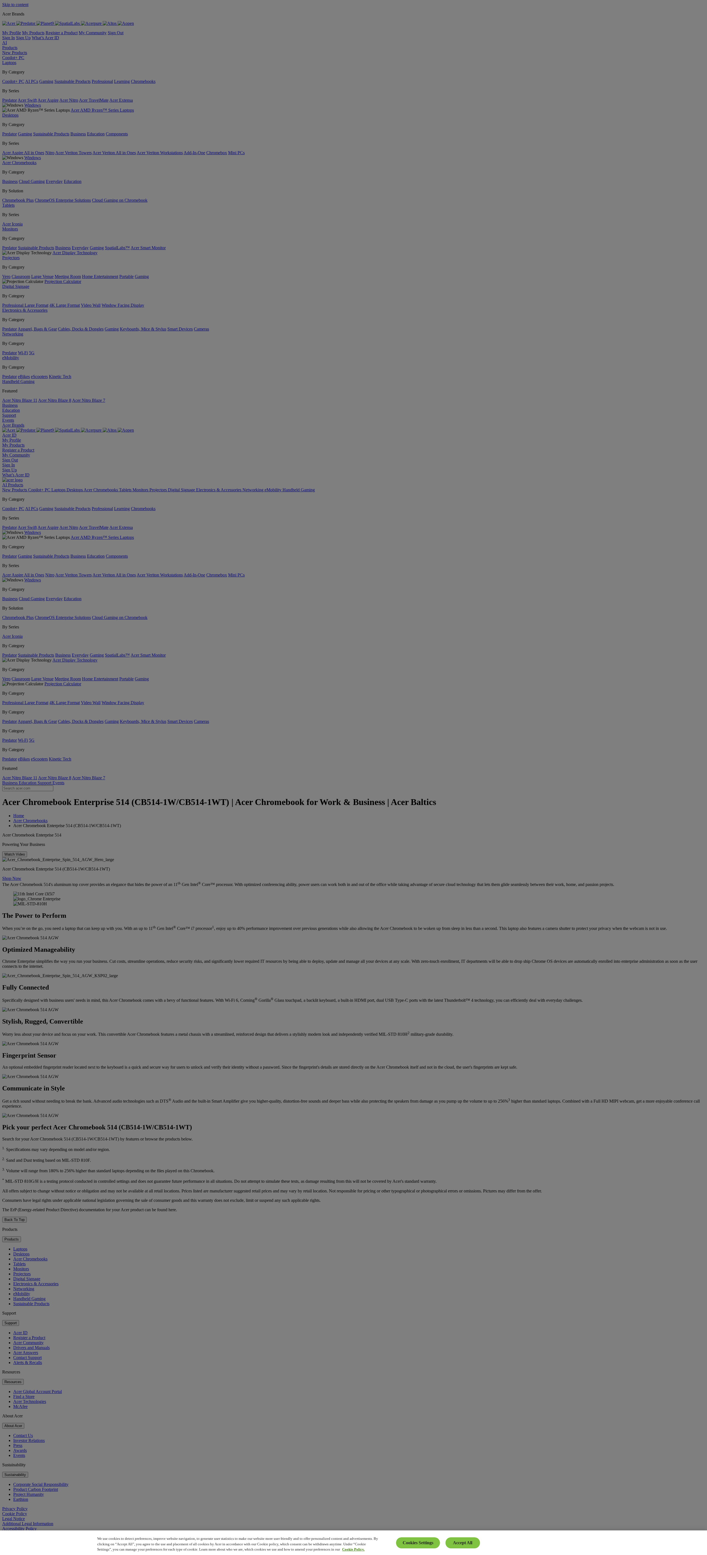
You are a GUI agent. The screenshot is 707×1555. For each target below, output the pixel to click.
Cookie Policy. (353, 1549)
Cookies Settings (418, 1542)
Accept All (462, 1542)
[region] (353, 1542)
